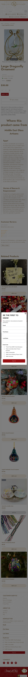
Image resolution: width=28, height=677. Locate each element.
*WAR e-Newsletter (10, 352)
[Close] (25, 313)
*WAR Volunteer (9, 356)
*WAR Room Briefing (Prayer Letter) (14, 354)
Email (4, 325)
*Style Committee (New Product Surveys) (13, 349)
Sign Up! (14, 361)
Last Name (5, 338)
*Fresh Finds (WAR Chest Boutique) (14, 347)
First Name (5, 331)
